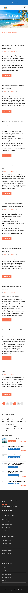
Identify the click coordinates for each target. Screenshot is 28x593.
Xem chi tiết (7, 75)
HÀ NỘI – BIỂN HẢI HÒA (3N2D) (15, 455)
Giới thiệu (4, 570)
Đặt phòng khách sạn (7, 550)
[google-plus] (15, 2)
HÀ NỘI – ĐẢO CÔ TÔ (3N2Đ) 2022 (16, 439)
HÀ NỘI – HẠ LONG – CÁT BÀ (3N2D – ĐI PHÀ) (15, 472)
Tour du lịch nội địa (6, 540)
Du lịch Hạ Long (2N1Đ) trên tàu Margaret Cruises (16, 464)
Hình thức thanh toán (7, 524)
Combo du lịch (5, 546)
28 (18, 403)
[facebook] (10, 2)
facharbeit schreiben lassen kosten (10, 32)
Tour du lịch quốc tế (6, 543)
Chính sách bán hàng (7, 577)
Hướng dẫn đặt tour (6, 574)
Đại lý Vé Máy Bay (6, 553)
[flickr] (12, 2)
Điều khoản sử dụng (6, 519)
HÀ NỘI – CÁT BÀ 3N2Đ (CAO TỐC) (16, 481)
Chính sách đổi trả (6, 527)
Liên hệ (4, 580)
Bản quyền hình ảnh (6, 530)
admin (4, 51)
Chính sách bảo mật (6, 522)
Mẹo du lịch (12, 51)
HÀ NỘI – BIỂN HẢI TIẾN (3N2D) (16, 446)
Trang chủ (4, 567)
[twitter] (17, 2)
